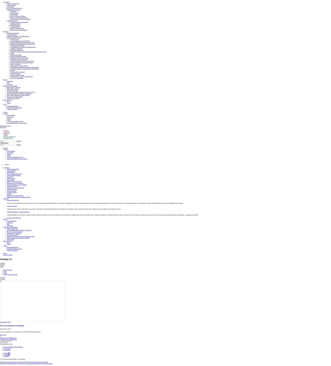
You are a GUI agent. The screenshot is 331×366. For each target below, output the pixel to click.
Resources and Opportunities (15, 97)
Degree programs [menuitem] (11, 191)
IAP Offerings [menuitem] (11, 172)
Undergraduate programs (13, 10)
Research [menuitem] (5, 198)
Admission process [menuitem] (12, 189)
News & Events (7, 100)
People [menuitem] (5, 219)
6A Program (10, 117)
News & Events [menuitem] (7, 241)
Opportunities (14, 14)
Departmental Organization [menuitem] (14, 249)
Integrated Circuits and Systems (18, 59)
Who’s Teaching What (13, 3)
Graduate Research (15, 27)
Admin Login (7, 348)
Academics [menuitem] (6, 167)
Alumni (9, 118)
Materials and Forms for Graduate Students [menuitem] (18, 197)
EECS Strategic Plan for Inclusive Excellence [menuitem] (19, 230)
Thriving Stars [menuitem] (11, 239)
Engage (5, 113)
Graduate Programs (12, 20)
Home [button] (5, 253)
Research (5, 31)
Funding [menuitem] (9, 194)
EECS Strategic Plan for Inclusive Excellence (19, 93)
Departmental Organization (14, 107)
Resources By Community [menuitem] (14, 233)
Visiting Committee (12, 109)
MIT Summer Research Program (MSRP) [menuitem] (18, 238)
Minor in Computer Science (17, 16)
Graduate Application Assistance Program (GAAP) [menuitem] (21, 236)
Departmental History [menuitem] (13, 247)
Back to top (3, 335)
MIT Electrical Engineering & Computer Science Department (8, 338)
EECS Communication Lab (14, 8)
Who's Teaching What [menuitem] (13, 169)
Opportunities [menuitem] (10, 180)
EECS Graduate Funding (17, 28)
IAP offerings (10, 7)
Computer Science (12, 34)
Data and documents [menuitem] (12, 228)
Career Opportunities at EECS (15, 121)
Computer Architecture (16, 48)
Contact (5, 112)
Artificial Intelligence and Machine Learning (22, 42)
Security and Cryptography (17, 72)
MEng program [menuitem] (11, 178)
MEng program (14, 13)
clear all (3, 279)
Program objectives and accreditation (20, 19)
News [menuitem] (8, 242)
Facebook (6, 354)
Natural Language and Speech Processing (21, 62)
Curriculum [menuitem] (10, 177)
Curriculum (13, 11)
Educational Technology (17, 50)
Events (9, 103)
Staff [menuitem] (8, 224)
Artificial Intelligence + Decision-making (18, 36)
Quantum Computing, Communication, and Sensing (24, 69)
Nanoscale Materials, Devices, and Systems (22, 61)
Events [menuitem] (9, 244)
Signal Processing (15, 73)
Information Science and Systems (19, 58)
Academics (6, 2)
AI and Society (14, 39)
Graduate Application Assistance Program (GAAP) (21, 92)
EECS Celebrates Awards (10, 274)
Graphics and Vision (15, 55)
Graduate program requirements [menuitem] (15, 188)
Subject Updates (11, 5)
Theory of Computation (16, 78)
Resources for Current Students (18, 17)
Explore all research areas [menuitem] (14, 218)
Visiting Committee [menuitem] (12, 250)
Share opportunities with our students (17, 123)
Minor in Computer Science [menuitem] (14, 181)
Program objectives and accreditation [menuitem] (17, 184)
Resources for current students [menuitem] (15, 183)
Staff (8, 83)
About (5, 104)
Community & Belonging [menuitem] (10, 227)
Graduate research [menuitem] (12, 192)
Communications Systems (17, 45)
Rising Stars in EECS (13, 89)
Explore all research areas (14, 38)
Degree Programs (15, 25)
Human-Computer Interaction (18, 56)
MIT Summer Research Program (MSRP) (18, 95)
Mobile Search (4, 143)
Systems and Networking (17, 75)
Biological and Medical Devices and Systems (22, 44)
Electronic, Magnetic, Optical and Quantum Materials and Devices (28, 52)
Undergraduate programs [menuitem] (13, 175)
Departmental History (13, 106)
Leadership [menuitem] (10, 222)
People (5, 79)
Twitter (5, 356)
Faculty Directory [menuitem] (11, 221)
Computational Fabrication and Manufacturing (23, 47)
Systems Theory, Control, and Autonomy (21, 76)
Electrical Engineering (13, 33)
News (8, 101)
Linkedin (5, 353)
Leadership (10, 81)
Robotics (12, 70)
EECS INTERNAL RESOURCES (13, 347)
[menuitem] (169, 200)
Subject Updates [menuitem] (11, 170)
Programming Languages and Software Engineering (24, 67)
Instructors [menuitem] (10, 225)
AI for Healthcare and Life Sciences (20, 41)
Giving (9, 120)
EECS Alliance (11, 115)
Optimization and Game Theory (19, 66)
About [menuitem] (5, 246)
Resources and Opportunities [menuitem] (15, 232)
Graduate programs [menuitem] (12, 186)
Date (2, 267)
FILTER (2, 263)
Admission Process (15, 24)
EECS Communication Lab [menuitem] (14, 174)
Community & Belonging (10, 86)
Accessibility (6, 350)
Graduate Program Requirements (19, 22)
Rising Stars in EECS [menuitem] (13, 235)
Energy (12, 53)
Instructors (10, 84)
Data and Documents (12, 90)
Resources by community (14, 87)
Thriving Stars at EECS (13, 98)
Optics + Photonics (15, 64)
